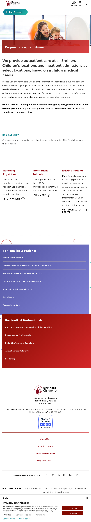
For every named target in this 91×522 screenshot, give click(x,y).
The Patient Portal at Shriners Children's (21, 273)
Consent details (9, 519)
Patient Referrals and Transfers (19, 343)
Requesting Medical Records (38, 488)
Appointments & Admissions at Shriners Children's (26, 265)
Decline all (73, 513)
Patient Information (12, 257)
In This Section (14, 11)
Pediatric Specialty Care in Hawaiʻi (70, 488)
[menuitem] (45, 439)
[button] (80, 3)
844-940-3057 (10, 135)
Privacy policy (24, 519)
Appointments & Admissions (56, 492)
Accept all (73, 508)
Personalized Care (11, 305)
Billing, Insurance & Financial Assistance (21, 281)
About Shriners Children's (17, 351)
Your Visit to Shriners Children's (17, 289)
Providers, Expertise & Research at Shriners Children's (29, 327)
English (6, 498)
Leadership (10, 359)
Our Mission (8, 297)
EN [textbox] (80, 5)
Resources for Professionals (18, 335)
